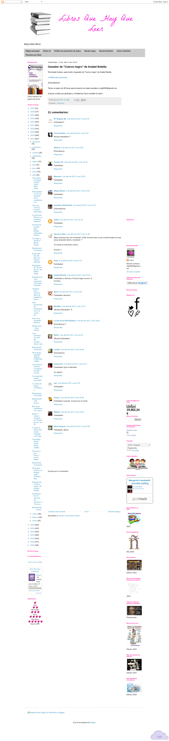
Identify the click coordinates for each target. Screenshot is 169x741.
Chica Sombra (60, 133)
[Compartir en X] (80, 100)
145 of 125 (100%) (34, 590)
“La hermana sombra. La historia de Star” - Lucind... (37, 369)
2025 (32, 112)
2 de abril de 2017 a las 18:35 (71, 335)
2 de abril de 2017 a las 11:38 (78, 234)
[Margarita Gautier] (128, 433)
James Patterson (139, 488)
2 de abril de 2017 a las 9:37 (77, 133)
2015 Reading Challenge (35, 570)
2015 (32, 528)
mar (55, 383)
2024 (32, 115)
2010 (32, 545)
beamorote (58, 364)
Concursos (60, 103)
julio (34, 165)
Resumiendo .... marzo (37, 508)
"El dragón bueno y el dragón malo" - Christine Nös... (37, 473)
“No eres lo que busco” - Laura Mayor (36, 455)
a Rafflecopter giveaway (57, 77)
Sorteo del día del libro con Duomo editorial (36, 258)
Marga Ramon (59, 191)
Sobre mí (47, 51)
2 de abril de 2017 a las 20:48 (72, 349)
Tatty (56, 261)
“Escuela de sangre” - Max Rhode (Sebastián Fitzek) (37, 230)
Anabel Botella (60, 275)
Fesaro (57, 398)
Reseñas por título (33, 55)
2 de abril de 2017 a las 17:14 (73, 306)
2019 (32, 132)
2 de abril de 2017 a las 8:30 (78, 119)
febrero (35, 517)
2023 (32, 118)
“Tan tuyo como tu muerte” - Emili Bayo (37, 209)
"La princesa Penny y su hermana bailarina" (37, 218)
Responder (58, 126)
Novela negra (90, 51)
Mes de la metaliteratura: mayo (37, 408)
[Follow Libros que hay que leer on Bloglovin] (137, 284)
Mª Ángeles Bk (60, 119)
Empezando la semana (37, 249)
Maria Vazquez (60, 426)
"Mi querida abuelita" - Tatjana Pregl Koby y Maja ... (37, 357)
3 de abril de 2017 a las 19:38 (78, 426)
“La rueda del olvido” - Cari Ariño (37, 378)
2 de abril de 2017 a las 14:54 (78, 275)
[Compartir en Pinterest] (85, 100)
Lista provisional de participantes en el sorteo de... (37, 309)
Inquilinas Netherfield (63, 205)
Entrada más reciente (56, 512)
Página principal (32, 51)
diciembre (36, 142)
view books (38, 593)
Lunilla (57, 349)
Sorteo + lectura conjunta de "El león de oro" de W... (37, 419)
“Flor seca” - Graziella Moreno (37, 320)
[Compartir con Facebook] (82, 100)
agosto (35, 161)
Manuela (57, 176)
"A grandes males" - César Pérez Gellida (36, 443)
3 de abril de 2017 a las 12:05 (72, 412)
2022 (32, 122)
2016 (32, 525)
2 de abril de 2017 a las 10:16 (75, 162)
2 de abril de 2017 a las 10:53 (78, 191)
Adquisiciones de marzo (37, 401)
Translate (135, 450)
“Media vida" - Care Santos (37, 328)
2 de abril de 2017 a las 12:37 (70, 261)
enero (34, 521)
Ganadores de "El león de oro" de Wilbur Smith (37, 269)
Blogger (93, 722)
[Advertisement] (84, 491)
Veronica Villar (60, 234)
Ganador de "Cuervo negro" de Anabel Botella (36, 486)
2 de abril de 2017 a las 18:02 (88, 321)
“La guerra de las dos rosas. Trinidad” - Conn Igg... (37, 432)
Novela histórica (106, 51)
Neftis (56, 335)
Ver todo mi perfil (133, 272)
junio (34, 168)
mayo (34, 172)
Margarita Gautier (132, 430)
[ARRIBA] (159, 735)
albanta (57, 148)
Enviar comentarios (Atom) (69, 516)
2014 (32, 532)
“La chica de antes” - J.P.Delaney (37, 387)
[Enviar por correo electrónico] (75, 100)
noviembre (36, 147)
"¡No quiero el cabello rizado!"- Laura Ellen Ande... (36, 183)
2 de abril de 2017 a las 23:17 (75, 364)
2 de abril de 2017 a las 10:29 (73, 176)
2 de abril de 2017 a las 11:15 (71, 220)
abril (34, 175)
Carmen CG (58, 162)
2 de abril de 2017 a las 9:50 (72, 148)
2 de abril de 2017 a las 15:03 (70, 292)
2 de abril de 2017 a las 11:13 (84, 205)
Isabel (56, 220)
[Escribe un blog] (78, 100)
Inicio (87, 512)
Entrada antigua (114, 512)
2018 (32, 135)
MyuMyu (57, 306)
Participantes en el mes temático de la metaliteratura (37, 197)
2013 (32, 535)
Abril (56, 292)
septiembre (36, 156)
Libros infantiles (124, 51)
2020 (32, 129)
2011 (32, 542)
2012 (32, 538)
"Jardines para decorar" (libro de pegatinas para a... (36, 294)
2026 (32, 108)
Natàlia (57, 412)
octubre (35, 153)
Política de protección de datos (67, 51)
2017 (32, 139)
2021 (32, 125)
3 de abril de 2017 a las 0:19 (69, 383)
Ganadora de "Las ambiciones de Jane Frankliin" (37, 281)
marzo (35, 514)
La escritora (137, 487)
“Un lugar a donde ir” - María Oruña (37, 242)
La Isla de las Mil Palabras (65, 321)
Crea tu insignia (131, 435)
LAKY (131, 260)
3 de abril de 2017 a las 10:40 (72, 398)
